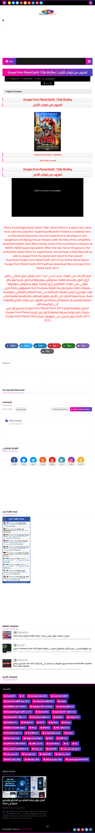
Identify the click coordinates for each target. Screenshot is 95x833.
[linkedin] (33, 3)
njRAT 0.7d (63, 738)
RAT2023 (46, 727)
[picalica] (70, 829)
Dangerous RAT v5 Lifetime (42, 706)
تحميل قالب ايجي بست (71, 748)
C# (23, 696)
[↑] (47, 826)
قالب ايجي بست (12, 754)
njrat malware (54, 743)
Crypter (63, 701)
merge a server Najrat (34, 738)
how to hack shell (12, 738)
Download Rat (43, 711)
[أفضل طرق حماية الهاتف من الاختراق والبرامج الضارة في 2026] (24, 787)
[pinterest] (37, 3)
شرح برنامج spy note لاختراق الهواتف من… (16, 559)
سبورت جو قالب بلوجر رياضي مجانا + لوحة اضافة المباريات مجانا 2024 (41, 636)
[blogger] (25, 3)
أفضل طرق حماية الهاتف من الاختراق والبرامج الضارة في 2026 (23, 801)
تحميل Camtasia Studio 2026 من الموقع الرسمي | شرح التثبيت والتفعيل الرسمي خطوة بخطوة (52, 648)
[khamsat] (9, 3)
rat (67, 743)
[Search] (91, 3)
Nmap (34, 727)
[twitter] (41, 3)
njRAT (50, 738)
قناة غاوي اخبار (29, 754)
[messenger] (13, 3)
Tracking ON (23, 582)
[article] (69, 376)
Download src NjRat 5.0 (40, 717)
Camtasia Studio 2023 (39, 696)
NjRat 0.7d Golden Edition (15, 727)
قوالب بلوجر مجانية (13, 759)
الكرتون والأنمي (50, 78)
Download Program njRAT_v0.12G (18, 711)
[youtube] (29, 3)
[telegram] (17, 3)
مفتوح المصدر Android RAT (78, 759)
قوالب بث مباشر (63, 754)
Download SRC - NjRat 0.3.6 (65, 711)
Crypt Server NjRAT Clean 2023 (17, 701)
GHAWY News (20, 530)
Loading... (52, 771)
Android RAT (10, 696)
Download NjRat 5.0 (66, 706)
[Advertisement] (47, 37)
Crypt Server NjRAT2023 (45, 701)
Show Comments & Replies (81, 409)
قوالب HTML (46, 754)
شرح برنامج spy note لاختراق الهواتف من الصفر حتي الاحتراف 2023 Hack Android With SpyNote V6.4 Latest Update (52, 665)
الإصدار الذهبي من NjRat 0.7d (17, 748)
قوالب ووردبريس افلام (53, 759)
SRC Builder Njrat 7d (13, 733)
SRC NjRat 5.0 (33, 733)
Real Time (16, 582)
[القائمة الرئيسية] (89, 61)
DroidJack (59, 717)
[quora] (21, 3)
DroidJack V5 (28, 722)
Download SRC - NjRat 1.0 (15, 717)
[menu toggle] (4, 3)
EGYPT (41, 722)
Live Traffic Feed (16, 519)
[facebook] (90, 829)
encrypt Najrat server (52, 733)
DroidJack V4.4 (11, 722)
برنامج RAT (52, 748)
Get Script (9, 582)
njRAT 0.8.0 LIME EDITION (15, 743)
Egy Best (54, 722)
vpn (76, 743)
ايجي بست (38, 748)
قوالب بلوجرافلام (33, 759)
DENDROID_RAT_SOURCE (16, 706)
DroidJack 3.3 (74, 717)
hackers (70, 733)
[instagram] (78, 829)
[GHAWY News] (47, 12)
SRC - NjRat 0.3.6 (62, 727)
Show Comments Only (60, 409)
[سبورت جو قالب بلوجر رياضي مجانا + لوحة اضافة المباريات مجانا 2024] (6, 635)
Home (11, 61)
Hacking (67, 722)
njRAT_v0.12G (37, 743)
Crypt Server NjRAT (60, 696)
